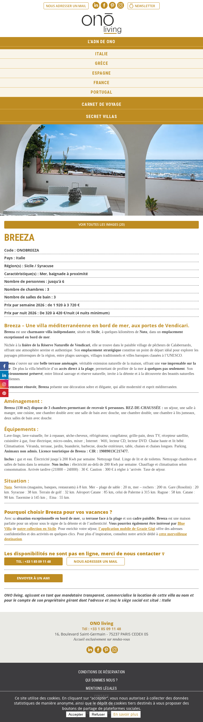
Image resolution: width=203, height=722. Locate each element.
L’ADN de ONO (101, 41)
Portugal (101, 92)
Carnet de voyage (101, 104)
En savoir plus (125, 714)
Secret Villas (101, 116)
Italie (101, 53)
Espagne (101, 73)
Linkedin (96, 5)
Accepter (75, 714)
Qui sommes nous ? (101, 680)
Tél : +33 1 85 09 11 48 (101, 628)
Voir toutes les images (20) (102, 224)
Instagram (120, 5)
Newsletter (145, 6)
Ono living (101, 23)
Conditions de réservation (101, 672)
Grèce (101, 63)
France (101, 82)
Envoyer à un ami (33, 578)
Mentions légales (101, 688)
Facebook (104, 5)
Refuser (98, 714)
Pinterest (112, 5)
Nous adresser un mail (66, 6)
